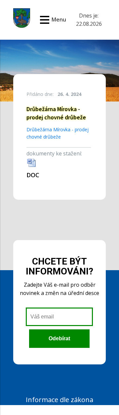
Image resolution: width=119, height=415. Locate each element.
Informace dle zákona (59, 399)
